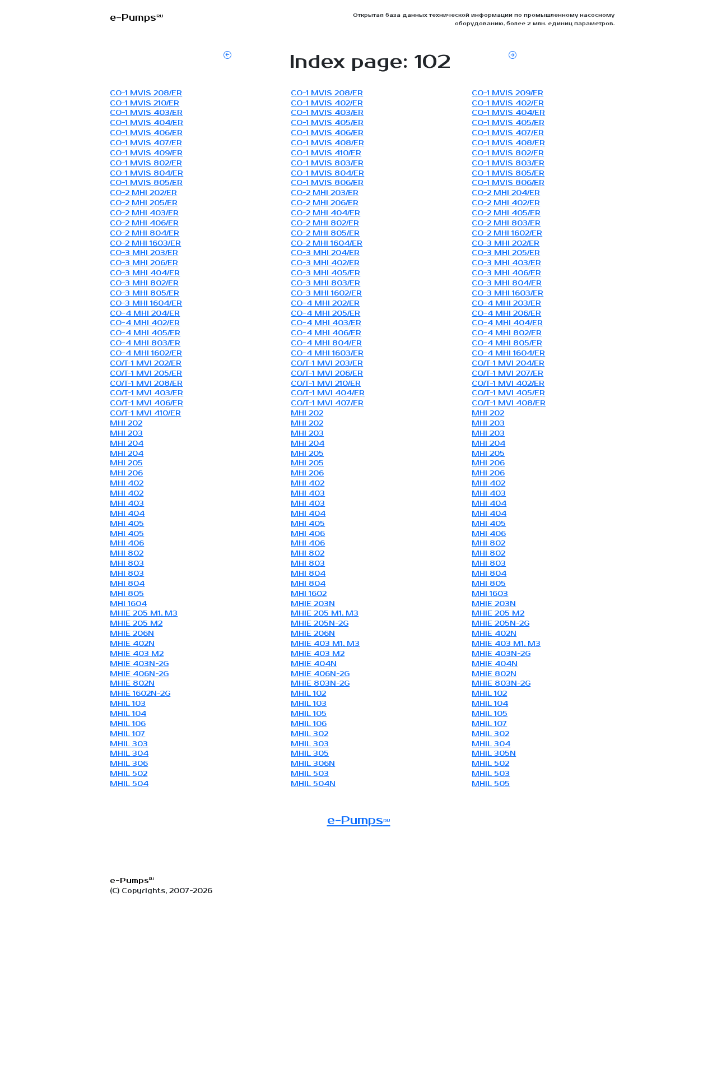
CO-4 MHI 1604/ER (508, 353)
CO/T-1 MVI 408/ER (509, 403)
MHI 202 (307, 413)
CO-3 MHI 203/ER (144, 253)
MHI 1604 (128, 604)
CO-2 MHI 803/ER (506, 223)
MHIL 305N (494, 754)
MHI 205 (307, 454)
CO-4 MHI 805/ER (507, 343)
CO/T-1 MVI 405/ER (508, 393)
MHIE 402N (494, 634)
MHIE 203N (313, 604)
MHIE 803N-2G (320, 683)
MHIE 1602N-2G (140, 694)
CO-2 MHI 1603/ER (145, 243)
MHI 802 (488, 543)
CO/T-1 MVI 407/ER (327, 403)
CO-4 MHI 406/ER (326, 333)
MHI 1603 (490, 594)
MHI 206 (488, 463)
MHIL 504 (129, 784)
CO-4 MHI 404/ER (507, 323)
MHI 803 (127, 564)
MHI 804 (308, 574)
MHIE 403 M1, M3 (325, 644)
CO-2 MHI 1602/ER (507, 233)
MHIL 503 (310, 774)
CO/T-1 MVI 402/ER (508, 384)
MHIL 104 (490, 704)
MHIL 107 (489, 724)
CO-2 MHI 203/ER (324, 193)
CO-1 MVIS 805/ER (508, 173)
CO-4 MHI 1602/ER (146, 353)
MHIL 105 (309, 714)
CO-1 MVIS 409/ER (146, 153)
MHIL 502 (490, 764)
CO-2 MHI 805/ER (325, 233)
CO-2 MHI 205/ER (144, 203)
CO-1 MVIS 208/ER (146, 93)
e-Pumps (358, 820)
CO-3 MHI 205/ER (506, 253)
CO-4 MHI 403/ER (326, 323)
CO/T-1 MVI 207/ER (507, 373)
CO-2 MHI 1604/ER (326, 243)
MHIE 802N (494, 674)
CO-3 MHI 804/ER (507, 283)
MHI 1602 (309, 594)
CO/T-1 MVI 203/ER (327, 363)
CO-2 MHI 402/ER (506, 203)
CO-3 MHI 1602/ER (326, 293)
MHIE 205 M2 (498, 613)
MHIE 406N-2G (139, 674)
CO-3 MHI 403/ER (506, 263)
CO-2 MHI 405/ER (506, 213)
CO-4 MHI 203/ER (506, 303)
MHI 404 (489, 504)
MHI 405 (127, 524)
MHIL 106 (128, 724)
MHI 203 (488, 423)
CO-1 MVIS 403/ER (146, 113)
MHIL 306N (313, 764)
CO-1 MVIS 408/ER (327, 143)
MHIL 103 (128, 704)
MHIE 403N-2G (501, 654)
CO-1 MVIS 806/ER (327, 183)
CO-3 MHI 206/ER (144, 263)
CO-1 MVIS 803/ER (327, 163)
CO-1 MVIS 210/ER (144, 103)
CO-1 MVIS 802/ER (508, 153)
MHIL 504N (313, 784)
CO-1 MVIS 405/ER (327, 123)
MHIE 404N (314, 664)
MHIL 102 (308, 694)
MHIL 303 (129, 744)
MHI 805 (489, 584)
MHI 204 (126, 444)
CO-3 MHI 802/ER (144, 283)
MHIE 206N (132, 634)
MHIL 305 (310, 754)
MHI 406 (308, 534)
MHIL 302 (309, 734)
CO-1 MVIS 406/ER (146, 133)
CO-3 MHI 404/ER (145, 273)
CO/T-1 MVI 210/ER (326, 384)
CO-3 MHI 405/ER (325, 273)
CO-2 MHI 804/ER (144, 233)
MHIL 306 (129, 764)
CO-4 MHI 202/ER (325, 303)
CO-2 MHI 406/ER (144, 223)
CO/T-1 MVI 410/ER (145, 413)
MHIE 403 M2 (137, 654)
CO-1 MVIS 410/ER (326, 153)
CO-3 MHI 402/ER (325, 263)
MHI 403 (308, 493)
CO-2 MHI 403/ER (144, 213)
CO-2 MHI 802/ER (325, 223)
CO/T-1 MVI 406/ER (146, 403)
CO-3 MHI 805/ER (144, 293)
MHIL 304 (491, 744)
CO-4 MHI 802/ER (507, 333)
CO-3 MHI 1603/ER (507, 293)
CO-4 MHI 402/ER (145, 323)
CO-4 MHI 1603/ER (327, 353)
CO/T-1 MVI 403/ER (146, 393)
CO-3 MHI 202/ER (505, 243)
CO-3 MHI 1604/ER (146, 303)
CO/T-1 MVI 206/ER (327, 373)
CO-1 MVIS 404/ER (508, 113)
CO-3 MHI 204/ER (325, 253)
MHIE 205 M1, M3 (144, 613)
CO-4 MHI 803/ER (145, 343)
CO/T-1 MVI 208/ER (146, 384)
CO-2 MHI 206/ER (324, 203)
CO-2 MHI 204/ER (506, 193)
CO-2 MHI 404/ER (325, 213)
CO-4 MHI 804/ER (326, 343)
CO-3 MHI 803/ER (325, 283)
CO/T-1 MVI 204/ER (508, 363)
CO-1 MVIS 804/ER (146, 173)
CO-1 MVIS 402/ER (327, 103)
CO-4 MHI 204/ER (145, 313)
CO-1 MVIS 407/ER (508, 133)
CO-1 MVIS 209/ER (507, 93)
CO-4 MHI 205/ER (325, 313)
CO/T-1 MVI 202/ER (145, 363)
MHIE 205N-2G (319, 623)
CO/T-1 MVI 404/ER (328, 393)
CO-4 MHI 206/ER (506, 313)
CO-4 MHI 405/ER (145, 333)
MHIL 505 (491, 784)
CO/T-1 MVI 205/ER (146, 373)
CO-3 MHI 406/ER (506, 273)
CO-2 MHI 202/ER (143, 193)
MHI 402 (126, 483)
